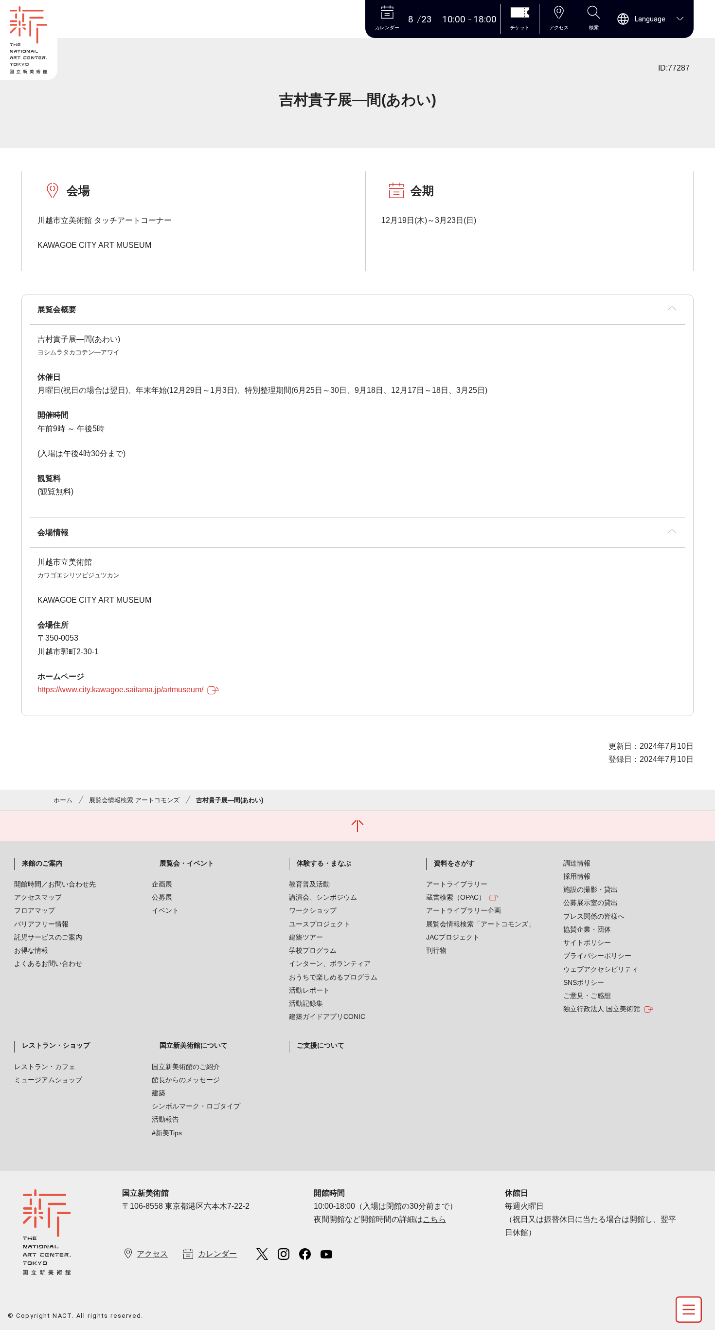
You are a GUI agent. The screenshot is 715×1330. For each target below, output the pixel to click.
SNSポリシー (583, 982)
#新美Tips (167, 1133)
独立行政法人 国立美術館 (601, 1009)
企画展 (162, 884)
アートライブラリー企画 (463, 910)
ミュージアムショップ (48, 1080)
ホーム (63, 800)
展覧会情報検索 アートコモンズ (134, 800)
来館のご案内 (42, 863)
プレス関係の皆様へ (594, 916)
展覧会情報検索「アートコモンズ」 (480, 924)
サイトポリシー (587, 942)
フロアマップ (34, 910)
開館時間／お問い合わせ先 (55, 884)
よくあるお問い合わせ (48, 963)
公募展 (162, 897)
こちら (434, 1219)
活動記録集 (306, 1003)
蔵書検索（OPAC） (455, 897)
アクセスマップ (38, 897)
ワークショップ (313, 910)
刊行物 (436, 950)
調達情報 (576, 863)
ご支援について (320, 1045)
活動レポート (309, 990)
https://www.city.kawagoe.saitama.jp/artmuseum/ (120, 689)
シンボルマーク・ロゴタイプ (196, 1106)
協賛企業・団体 (587, 929)
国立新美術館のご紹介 (186, 1067)
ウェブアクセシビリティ (600, 969)
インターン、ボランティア (330, 963)
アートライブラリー (456, 884)
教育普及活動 (309, 884)
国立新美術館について (194, 1045)
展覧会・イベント (187, 863)
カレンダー (217, 1254)
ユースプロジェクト (319, 924)
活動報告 (165, 1119)
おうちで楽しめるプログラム (333, 977)
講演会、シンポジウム (323, 897)
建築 (158, 1093)
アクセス (152, 1254)
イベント (165, 910)
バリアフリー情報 (41, 924)
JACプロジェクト (453, 937)
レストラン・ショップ (56, 1045)
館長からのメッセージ (186, 1080)
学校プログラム (313, 950)
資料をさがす (454, 863)
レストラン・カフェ (44, 1067)
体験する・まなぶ (324, 863)
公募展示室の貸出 (590, 902)
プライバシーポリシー (597, 956)
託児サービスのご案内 (48, 937)
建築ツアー (306, 937)
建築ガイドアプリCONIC (327, 1016)
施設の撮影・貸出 (590, 889)
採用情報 (576, 876)
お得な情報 (31, 950)
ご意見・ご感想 (587, 995)
